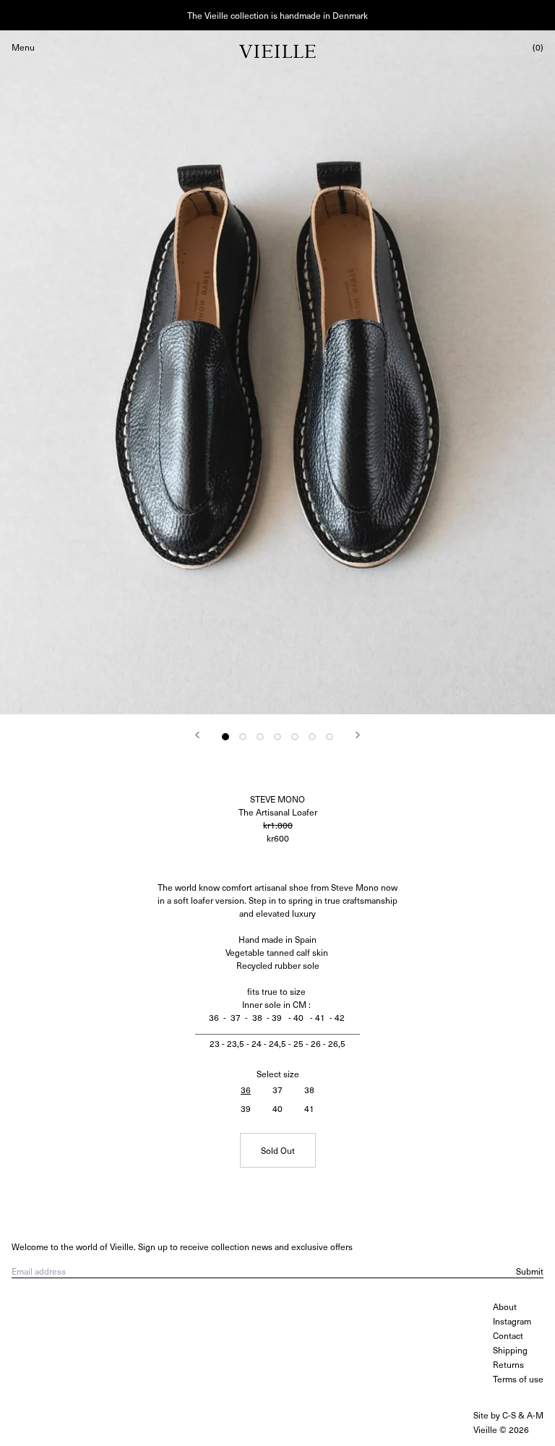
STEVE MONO (277, 798)
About (505, 1306)
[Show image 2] (242, 736)
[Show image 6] (312, 736)
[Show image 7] (329, 736)
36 (246, 1089)
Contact (508, 1335)
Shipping (510, 1349)
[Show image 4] (277, 736)
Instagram (512, 1320)
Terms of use (518, 1378)
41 (309, 1108)
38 (309, 1089)
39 (246, 1108)
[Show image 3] (260, 736)
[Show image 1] (225, 736)
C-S (509, 1414)
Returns (508, 1364)
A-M (535, 1414)
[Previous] (197, 735)
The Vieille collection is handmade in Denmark (277, 15)
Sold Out (278, 1150)
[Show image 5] (294, 736)
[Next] (358, 735)
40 (277, 1108)
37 (277, 1089)
